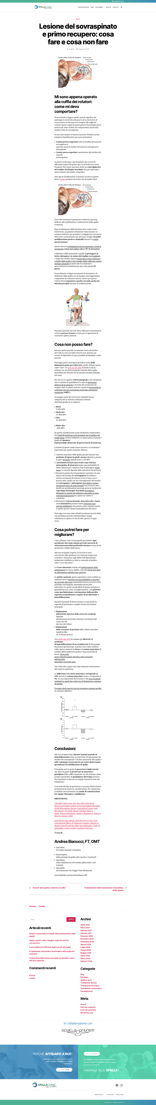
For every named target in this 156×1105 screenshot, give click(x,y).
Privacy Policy (120, 1094)
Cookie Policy (110, 1094)
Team (92, 7)
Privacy (32, 906)
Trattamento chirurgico (89, 986)
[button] (121, 7)
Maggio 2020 (85, 953)
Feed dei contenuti (88, 1007)
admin (72, 49)
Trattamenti (99, 7)
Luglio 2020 (85, 947)
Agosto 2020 (85, 944)
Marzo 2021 (85, 928)
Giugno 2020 (85, 950)
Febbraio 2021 (86, 930)
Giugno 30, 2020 (84, 49)
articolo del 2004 (74, 368)
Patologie (84, 977)
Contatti (115, 7)
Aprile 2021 (85, 925)
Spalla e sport (86, 980)
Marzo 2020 (85, 958)
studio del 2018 (64, 639)
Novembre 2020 (87, 939)
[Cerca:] (47, 920)
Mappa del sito (99, 1094)
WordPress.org (86, 1013)
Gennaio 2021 (86, 933)
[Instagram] (121, 1085)
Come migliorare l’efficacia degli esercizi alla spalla (50, 947)
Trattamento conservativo (91, 988)
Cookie (41, 906)
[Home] (43, 7)
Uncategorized (86, 991)
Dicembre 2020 (86, 936)
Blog (78, 19)
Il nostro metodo (83, 7)
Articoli (108, 7)
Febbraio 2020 (86, 961)
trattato (62, 179)
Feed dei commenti (88, 1010)
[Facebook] (117, 1085)
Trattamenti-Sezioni (88, 983)
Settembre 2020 (87, 942)
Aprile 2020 (85, 956)
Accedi (83, 1004)
